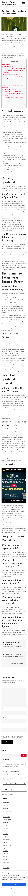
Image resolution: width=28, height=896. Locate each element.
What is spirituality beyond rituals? (13, 91)
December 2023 (7, 811)
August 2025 (6, 802)
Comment (4, 686)
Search (3, 751)
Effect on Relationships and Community (14, 85)
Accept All (14, 884)
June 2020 (5, 853)
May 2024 (5, 808)
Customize (14, 888)
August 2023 (6, 822)
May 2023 (5, 831)
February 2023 (6, 839)
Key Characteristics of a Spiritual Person (14, 68)
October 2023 (6, 816)
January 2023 (6, 842)
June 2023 (5, 828)
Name (3, 708)
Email (3, 717)
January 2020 (6, 867)
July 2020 (5, 850)
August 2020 (6, 848)
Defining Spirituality (7, 66)
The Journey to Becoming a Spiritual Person (13, 74)
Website (3, 726)
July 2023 (5, 825)
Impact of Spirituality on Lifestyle (10, 81)
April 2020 (5, 859)
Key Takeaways (6, 64)
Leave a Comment (16, 646)
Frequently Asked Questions (9, 89)
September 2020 (7, 845)
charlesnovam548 (9, 642)
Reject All (14, 892)
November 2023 (7, 814)
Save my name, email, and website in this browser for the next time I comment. (13, 737)
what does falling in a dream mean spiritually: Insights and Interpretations (13, 655)
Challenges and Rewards (10, 79)
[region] (14, 883)
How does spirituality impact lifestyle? (14, 97)
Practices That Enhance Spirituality (13, 76)
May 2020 (5, 856)
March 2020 (6, 862)
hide (16, 61)
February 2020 (6, 865)
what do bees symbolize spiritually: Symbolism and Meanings (16, 662)
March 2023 (6, 836)
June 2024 (5, 805)
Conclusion (5, 87)
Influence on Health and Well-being (13, 83)
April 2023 (5, 833)
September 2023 (7, 819)
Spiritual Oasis (8, 2)
